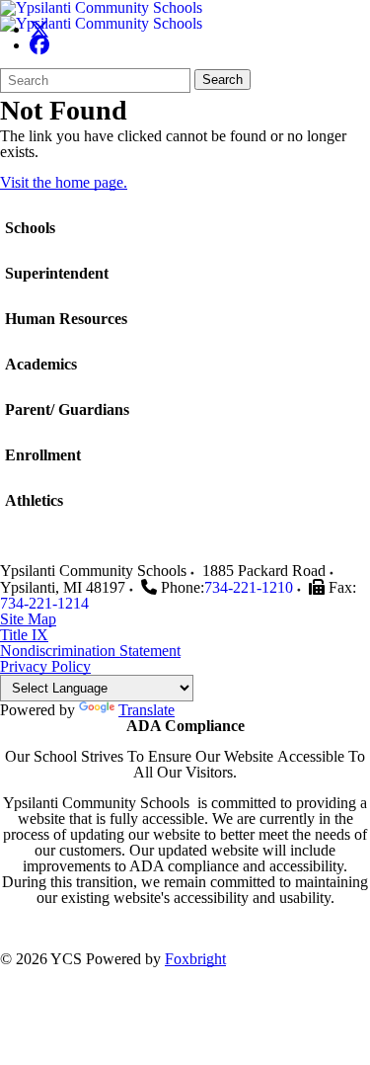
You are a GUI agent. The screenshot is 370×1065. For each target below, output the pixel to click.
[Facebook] (39, 45)
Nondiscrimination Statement (90, 650)
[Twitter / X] (39, 29)
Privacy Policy (45, 666)
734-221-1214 (44, 603)
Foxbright (195, 958)
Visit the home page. (63, 182)
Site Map (28, 619)
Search (222, 79)
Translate (146, 709)
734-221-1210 (248, 587)
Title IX (24, 634)
